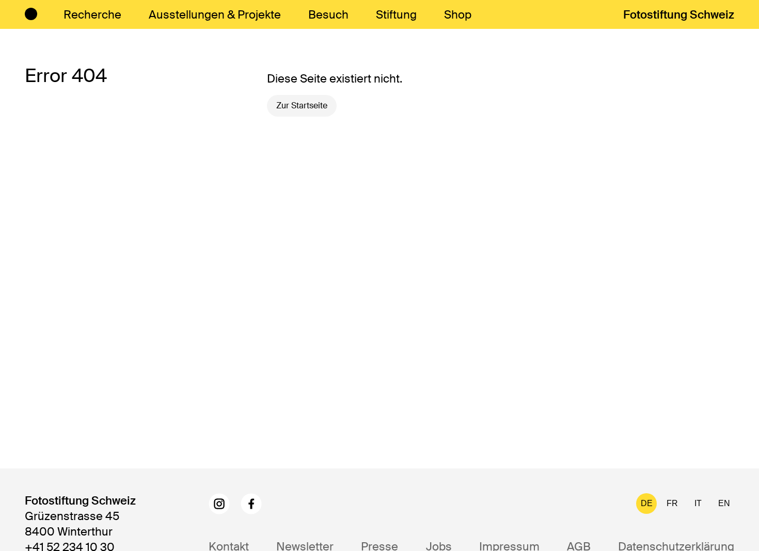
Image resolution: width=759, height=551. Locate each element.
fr (672, 503)
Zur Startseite (301, 105)
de (647, 503)
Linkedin (283, 503)
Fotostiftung (678, 14)
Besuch (328, 14)
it (698, 503)
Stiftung (396, 14)
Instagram (219, 503)
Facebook (251, 503)
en (724, 503)
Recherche (92, 14)
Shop (457, 14)
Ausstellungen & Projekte (215, 14)
